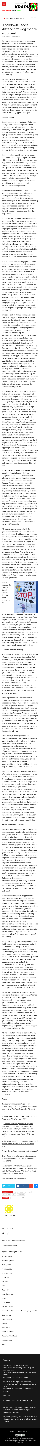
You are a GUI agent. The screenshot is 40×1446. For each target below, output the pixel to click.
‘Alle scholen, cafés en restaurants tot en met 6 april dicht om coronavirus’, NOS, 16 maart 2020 (20, 1143)
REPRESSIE (21, 1194)
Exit (3, 1286)
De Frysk (5, 1281)
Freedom (5, 1298)
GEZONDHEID (7, 1194)
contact (24, 1419)
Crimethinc (5, 1277)
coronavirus (14, 1198)
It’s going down (7, 1307)
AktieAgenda (6, 1265)
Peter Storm (6, 37)
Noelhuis (5, 1323)
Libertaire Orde (7, 1319)
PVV (14, 1194)
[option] (21, 18)
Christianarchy (7, 1273)
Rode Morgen (7, 1340)
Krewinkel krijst (7, 1256)
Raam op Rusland (8, 1332)
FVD (29, 1192)
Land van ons (6, 1315)
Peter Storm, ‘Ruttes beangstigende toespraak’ (20, 1151)
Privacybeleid (22, 1431)
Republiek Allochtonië (9, 1336)
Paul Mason (6, 1327)
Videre (4, 1344)
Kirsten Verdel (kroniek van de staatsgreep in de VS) (20, 1311)
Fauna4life (5, 1290)
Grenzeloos (6, 1302)
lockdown (23, 1198)
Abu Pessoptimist (8, 1261)
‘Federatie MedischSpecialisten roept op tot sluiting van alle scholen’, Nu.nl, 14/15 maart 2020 (18, 1134)
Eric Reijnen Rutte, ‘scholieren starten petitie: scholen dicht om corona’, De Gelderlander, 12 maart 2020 (19, 1158)
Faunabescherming (8, 1294)
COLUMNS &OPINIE (20, 1192)
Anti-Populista (7, 1269)
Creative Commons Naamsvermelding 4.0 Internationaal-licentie (19, 1440)
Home (12, 1431)
